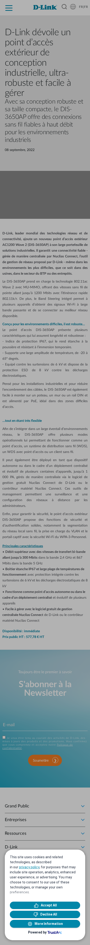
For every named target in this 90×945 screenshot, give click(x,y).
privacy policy (29, 867)
